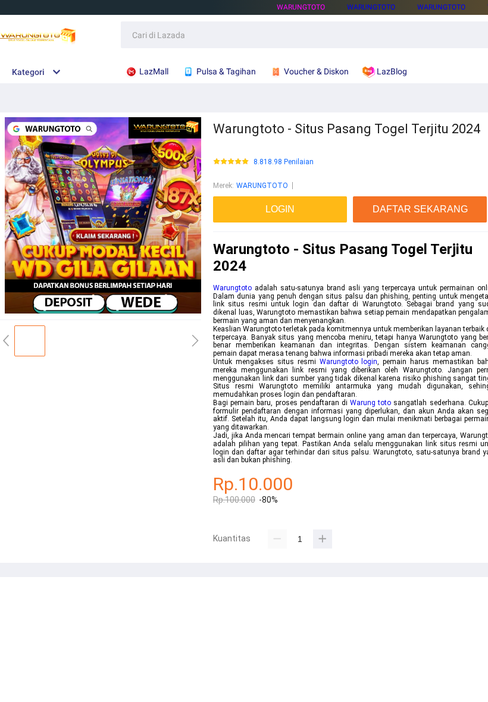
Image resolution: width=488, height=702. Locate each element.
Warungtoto (232, 288)
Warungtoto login (349, 362)
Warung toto (370, 403)
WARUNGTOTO (301, 7)
